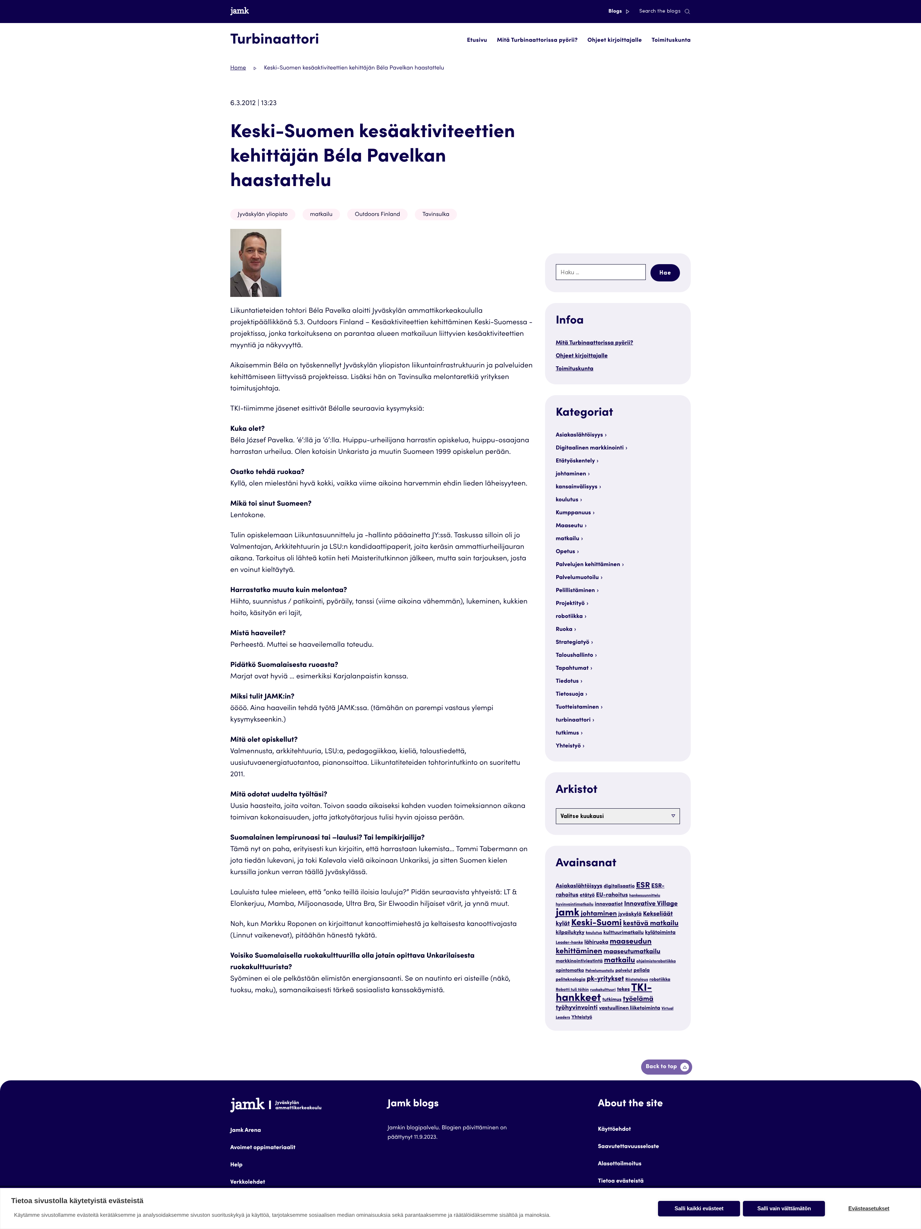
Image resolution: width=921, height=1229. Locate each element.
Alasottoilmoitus (619, 1164)
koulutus (567, 500)
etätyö (587, 895)
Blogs (615, 11)
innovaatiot (609, 904)
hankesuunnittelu (644, 896)
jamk (568, 913)
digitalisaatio (619, 886)
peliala (642, 970)
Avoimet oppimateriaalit (262, 1148)
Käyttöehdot (614, 1130)
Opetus (565, 552)
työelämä (638, 999)
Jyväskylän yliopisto (263, 215)
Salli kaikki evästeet (699, 1208)
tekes (623, 990)
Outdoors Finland (377, 215)
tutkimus (567, 733)
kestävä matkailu (651, 924)
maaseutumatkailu (632, 952)
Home (238, 68)
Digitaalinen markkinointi (590, 448)
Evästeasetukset (868, 1208)
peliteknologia (570, 980)
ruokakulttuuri (603, 990)
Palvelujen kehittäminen (588, 565)
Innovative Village (651, 904)
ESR (643, 886)
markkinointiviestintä (579, 961)
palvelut (623, 971)
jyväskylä (629, 914)
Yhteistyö (568, 746)
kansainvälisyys (577, 487)
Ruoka (564, 630)
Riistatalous (636, 980)
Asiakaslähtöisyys (579, 435)
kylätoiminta (660, 933)
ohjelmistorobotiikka (656, 962)
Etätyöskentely (575, 461)
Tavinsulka (435, 215)
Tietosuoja (570, 694)
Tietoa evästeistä (621, 1181)
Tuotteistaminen (577, 707)
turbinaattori (573, 720)
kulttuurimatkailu (623, 932)
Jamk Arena (245, 1131)
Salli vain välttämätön (784, 1208)
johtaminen (571, 474)
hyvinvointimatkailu (575, 905)
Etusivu (477, 41)
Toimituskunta (671, 41)
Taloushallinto (574, 656)
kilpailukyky (570, 933)
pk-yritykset (605, 979)
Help (236, 1165)
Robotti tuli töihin (572, 990)
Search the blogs (660, 11)
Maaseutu (569, 526)
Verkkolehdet (247, 1182)
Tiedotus (567, 681)
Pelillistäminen (575, 591)
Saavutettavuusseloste (628, 1147)
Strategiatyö (572, 643)
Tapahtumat (572, 669)
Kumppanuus (573, 513)
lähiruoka (596, 942)
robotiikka (569, 617)
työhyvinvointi (577, 1008)
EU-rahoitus (612, 895)
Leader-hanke (569, 943)
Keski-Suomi (596, 923)
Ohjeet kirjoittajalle (614, 41)
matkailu (321, 215)
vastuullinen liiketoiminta (629, 1008)
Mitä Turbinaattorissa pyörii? (537, 41)
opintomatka (570, 970)
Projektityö (570, 604)
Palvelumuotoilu (577, 578)
